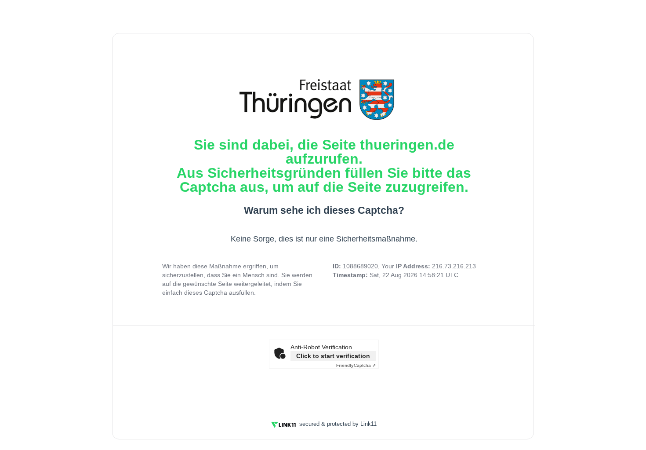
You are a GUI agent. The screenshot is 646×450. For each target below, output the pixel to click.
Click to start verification (333, 355)
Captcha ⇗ (356, 365)
